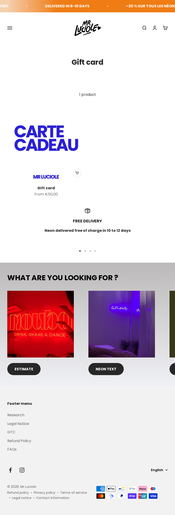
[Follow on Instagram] (22, 470)
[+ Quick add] (77, 173)
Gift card (46, 188)
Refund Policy (19, 440)
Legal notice (21, 498)
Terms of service (73, 492)
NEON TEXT (106, 369)
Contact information (52, 498)
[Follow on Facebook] (10, 470)
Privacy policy (44, 492)
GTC (11, 432)
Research (15, 415)
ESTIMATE (24, 369)
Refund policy (18, 492)
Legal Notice (18, 423)
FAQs (12, 449)
